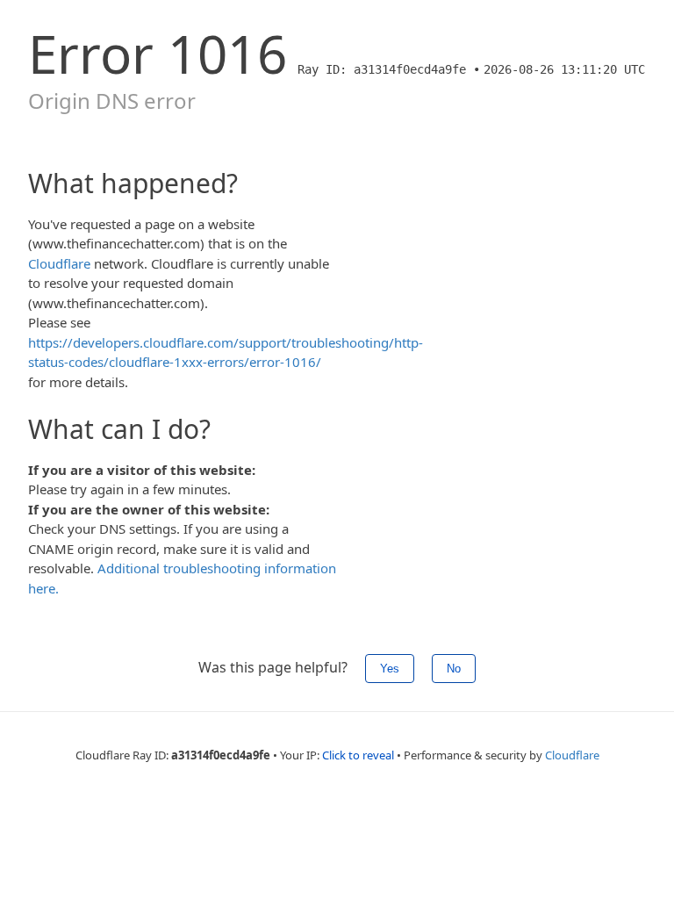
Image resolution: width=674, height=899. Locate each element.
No (454, 668)
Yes (389, 668)
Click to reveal (358, 755)
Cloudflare (59, 263)
